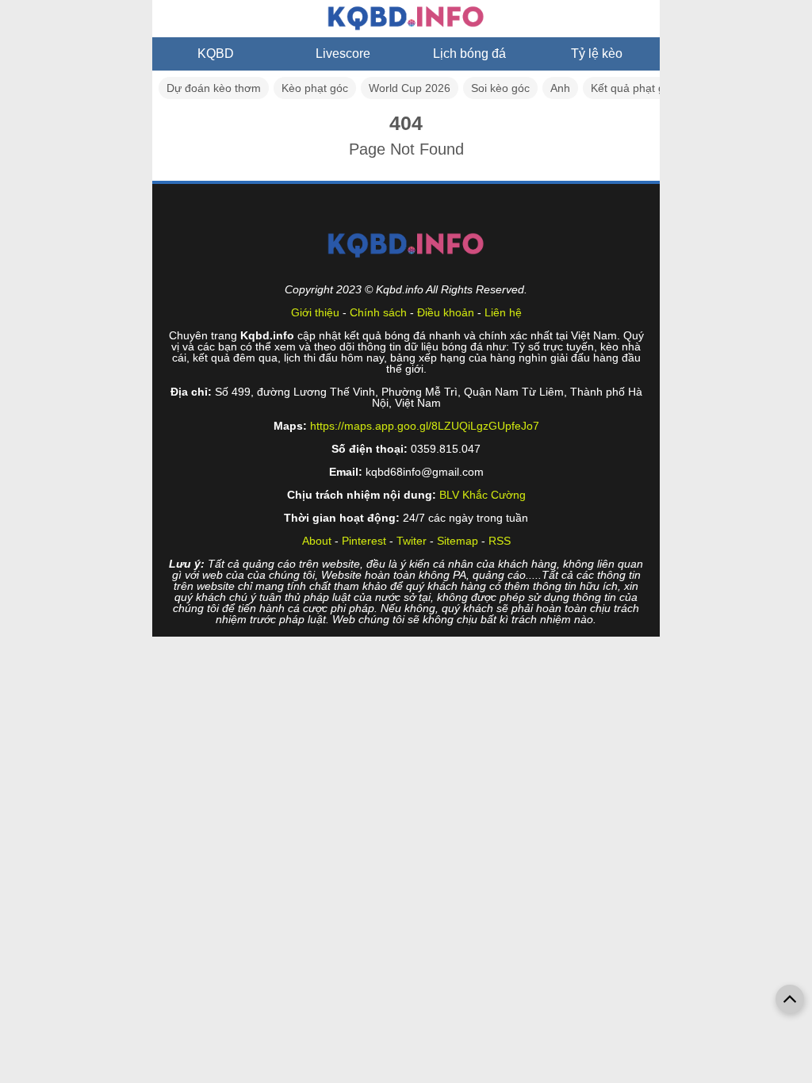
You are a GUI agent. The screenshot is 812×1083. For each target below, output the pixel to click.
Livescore (343, 53)
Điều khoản (445, 312)
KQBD (215, 53)
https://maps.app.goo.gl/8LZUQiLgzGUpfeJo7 (424, 425)
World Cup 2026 (409, 88)
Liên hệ (503, 312)
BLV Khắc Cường (482, 494)
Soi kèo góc (500, 88)
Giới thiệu (315, 312)
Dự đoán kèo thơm (214, 88)
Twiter (411, 540)
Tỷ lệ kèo (596, 53)
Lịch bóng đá (469, 53)
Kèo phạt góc (315, 88)
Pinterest (364, 540)
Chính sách (378, 312)
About (316, 540)
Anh (560, 88)
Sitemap (457, 540)
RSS (499, 540)
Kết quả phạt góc (633, 88)
